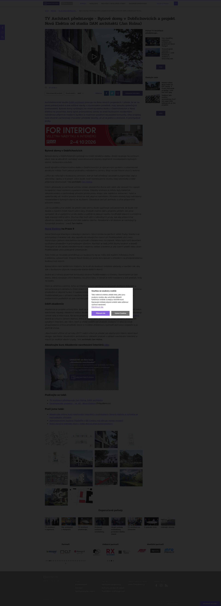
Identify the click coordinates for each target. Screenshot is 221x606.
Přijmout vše (100, 313)
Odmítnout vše (97, 307)
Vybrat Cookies (120, 313)
